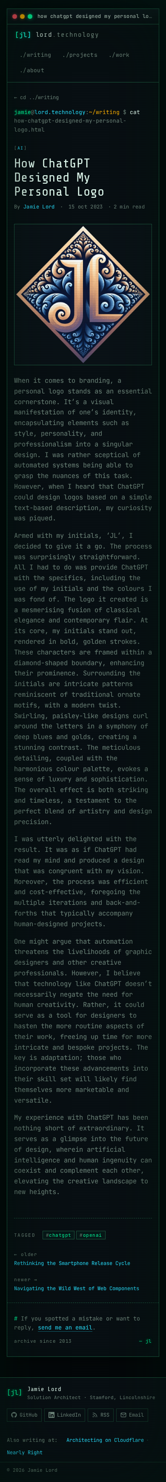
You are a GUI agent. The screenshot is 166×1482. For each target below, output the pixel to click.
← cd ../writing (36, 97)
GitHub (28, 1415)
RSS (104, 1415)
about (35, 70)
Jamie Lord (39, 206)
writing (39, 55)
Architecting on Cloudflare (105, 1440)
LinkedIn (69, 1415)
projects (83, 55)
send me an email (65, 1327)
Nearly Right (25, 1452)
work (123, 55)
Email (136, 1415)
